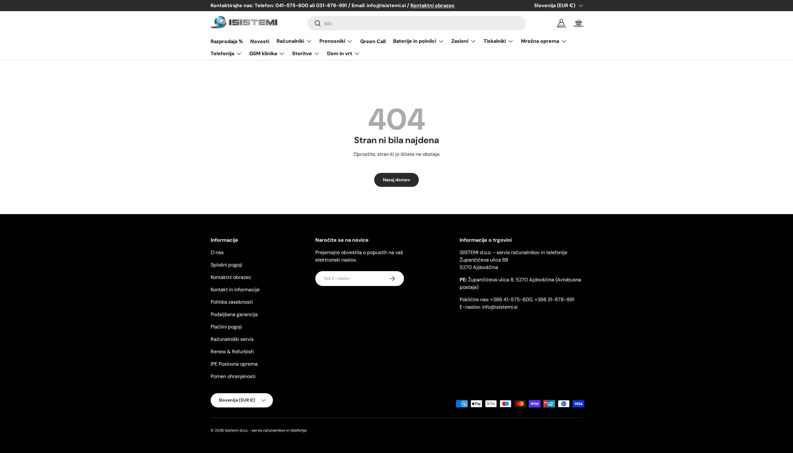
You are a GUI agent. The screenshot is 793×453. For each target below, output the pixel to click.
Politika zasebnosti (232, 302)
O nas (217, 252)
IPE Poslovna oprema (234, 364)
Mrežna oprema (540, 41)
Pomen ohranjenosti (233, 376)
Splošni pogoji (226, 265)
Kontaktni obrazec (231, 277)
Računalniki (290, 41)
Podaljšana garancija (234, 314)
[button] (578, 23)
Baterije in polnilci (414, 41)
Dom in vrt (339, 53)
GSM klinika (263, 53)
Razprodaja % (227, 41)
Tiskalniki (495, 41)
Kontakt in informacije (235, 289)
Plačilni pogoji (226, 326)
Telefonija (222, 53)
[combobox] (416, 23)
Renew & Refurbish (232, 351)
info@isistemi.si (500, 307)
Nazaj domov (396, 180)
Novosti (259, 41)
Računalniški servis (232, 339)
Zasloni (459, 41)
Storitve (302, 53)
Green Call (373, 41)
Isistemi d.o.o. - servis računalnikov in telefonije (266, 430)
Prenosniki (332, 41)
